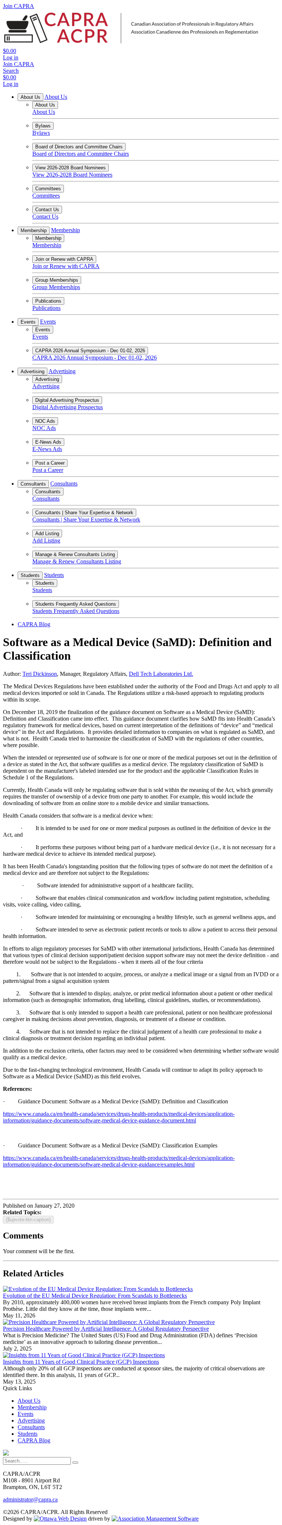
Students (30, 575)
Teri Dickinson (39, 674)
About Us (30, 97)
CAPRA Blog (34, 624)
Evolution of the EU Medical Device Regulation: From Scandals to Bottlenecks (95, 1296)
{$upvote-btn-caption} (28, 1219)
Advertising (32, 371)
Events (28, 322)
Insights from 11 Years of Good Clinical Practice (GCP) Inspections (81, 1362)
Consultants (33, 484)
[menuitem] (29, 1401)
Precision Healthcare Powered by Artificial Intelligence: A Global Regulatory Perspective (106, 1329)
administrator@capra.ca (30, 1499)
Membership (34, 230)
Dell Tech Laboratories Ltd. (161, 674)
